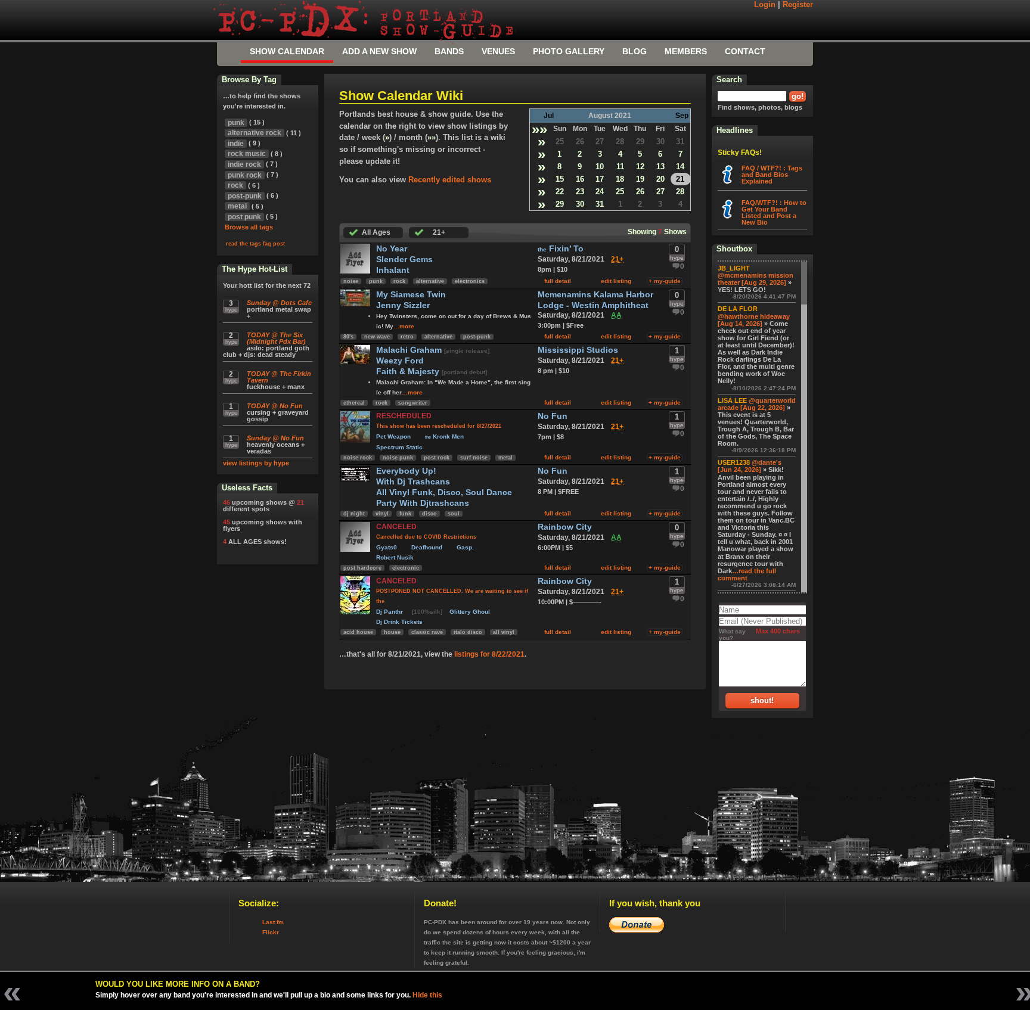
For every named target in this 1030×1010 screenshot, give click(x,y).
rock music (247, 154)
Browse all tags (249, 227)
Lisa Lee (732, 400)
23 (580, 191)
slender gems (404, 259)
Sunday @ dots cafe (279, 303)
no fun (552, 416)
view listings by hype (256, 463)
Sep (681, 115)
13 (660, 166)
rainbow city (565, 527)
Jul (549, 115)
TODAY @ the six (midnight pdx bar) (276, 338)
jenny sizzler (403, 305)
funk (405, 514)
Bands (449, 51)
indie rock (244, 164)
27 (599, 141)
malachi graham (410, 350)
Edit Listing (616, 281)
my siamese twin (411, 294)
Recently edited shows (449, 179)
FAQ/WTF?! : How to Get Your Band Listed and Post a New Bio (774, 212)
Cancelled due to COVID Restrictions (426, 537)
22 (560, 191)
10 (599, 166)
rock (399, 281)
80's (348, 337)
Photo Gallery (568, 51)
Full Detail (557, 281)
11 (620, 166)
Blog (634, 51)
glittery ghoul (469, 611)
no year (391, 248)
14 (680, 166)
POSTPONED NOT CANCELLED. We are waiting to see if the (452, 596)
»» (539, 129)
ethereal (354, 403)
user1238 (734, 462)
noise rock (357, 458)
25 (560, 141)
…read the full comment (747, 574)
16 (580, 179)
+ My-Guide (665, 281)
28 (620, 141)
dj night (354, 514)
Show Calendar (287, 51)
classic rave (427, 632)
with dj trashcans (413, 481)
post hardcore (362, 568)
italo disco (468, 632)
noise (350, 281)
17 (599, 179)
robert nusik (395, 557)
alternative (430, 281)
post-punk (477, 337)
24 (599, 191)
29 (640, 141)
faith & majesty (409, 371)
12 (640, 166)
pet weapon (393, 436)
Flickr (270, 932)
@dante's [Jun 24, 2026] (749, 466)
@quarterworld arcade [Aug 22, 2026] (757, 404)
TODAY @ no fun (275, 406)
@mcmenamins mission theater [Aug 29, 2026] (755, 279)
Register (798, 5)
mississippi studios (578, 350)
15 (560, 179)
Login (764, 5)
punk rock (245, 175)
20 (660, 179)
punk (376, 281)
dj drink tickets (399, 622)
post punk (244, 217)
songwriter (412, 403)
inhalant (392, 270)
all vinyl (503, 632)
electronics (470, 281)
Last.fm (273, 922)
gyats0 (386, 547)
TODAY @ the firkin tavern (279, 377)
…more (403, 326)
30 (660, 141)
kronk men (444, 436)
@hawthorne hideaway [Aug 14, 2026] (754, 320)
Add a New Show (379, 51)
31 (680, 141)
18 (620, 179)
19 (640, 179)
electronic (405, 568)
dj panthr (390, 611)
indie (236, 143)
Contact (745, 51)
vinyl (382, 514)
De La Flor (738, 308)
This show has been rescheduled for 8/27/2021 (438, 426)
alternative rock (254, 133)
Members (686, 51)
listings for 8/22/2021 (489, 654)
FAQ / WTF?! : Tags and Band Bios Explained (772, 174)
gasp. (465, 547)
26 (580, 141)
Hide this (427, 995)
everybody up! (406, 471)
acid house (358, 632)
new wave (377, 337)
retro (407, 337)
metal (505, 458)
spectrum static (399, 447)
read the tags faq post (255, 244)
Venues (498, 51)
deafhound (426, 547)
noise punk (398, 458)
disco (429, 514)
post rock (436, 458)
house (392, 632)
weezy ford (400, 360)
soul (454, 514)
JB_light (734, 268)
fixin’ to (561, 248)
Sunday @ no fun (275, 438)
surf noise (474, 458)
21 (680, 179)
